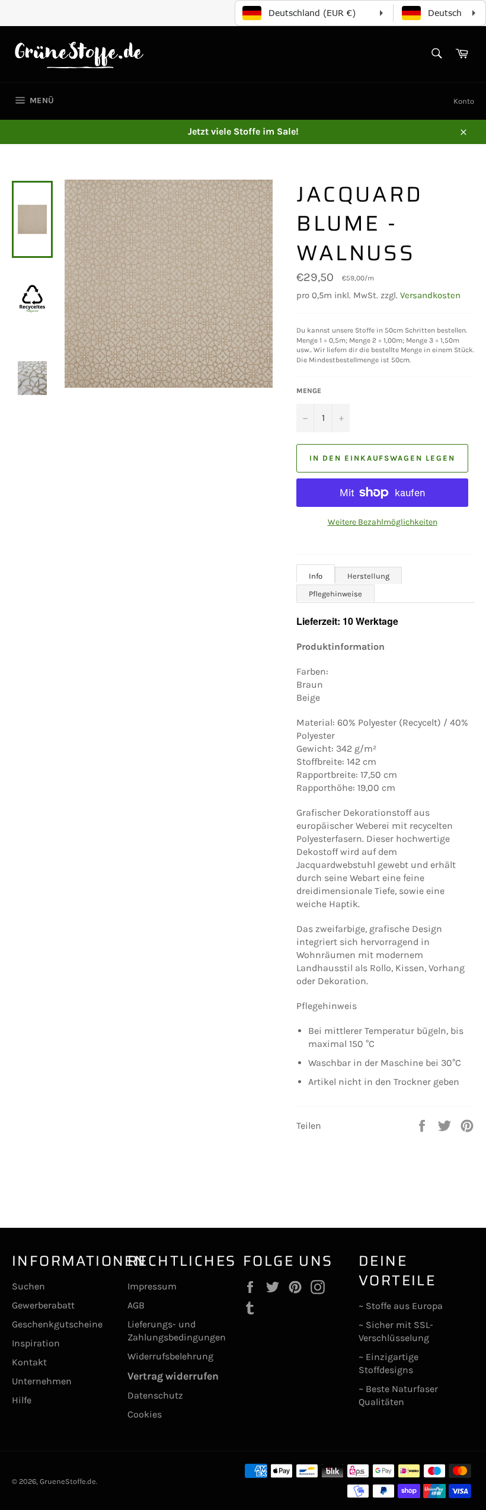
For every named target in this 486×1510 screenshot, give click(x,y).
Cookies (144, 1414)
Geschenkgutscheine (57, 1324)
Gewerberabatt (43, 1305)
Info (315, 576)
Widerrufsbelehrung (170, 1356)
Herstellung (368, 576)
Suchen (28, 1286)
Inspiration (36, 1343)
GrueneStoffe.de (68, 1481)
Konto (463, 101)
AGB (136, 1305)
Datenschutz (155, 1395)
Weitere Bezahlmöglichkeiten (382, 522)
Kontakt (29, 1362)
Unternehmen (42, 1381)
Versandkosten (430, 295)
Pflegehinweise (335, 593)
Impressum (152, 1286)
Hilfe (21, 1400)
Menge (308, 391)
